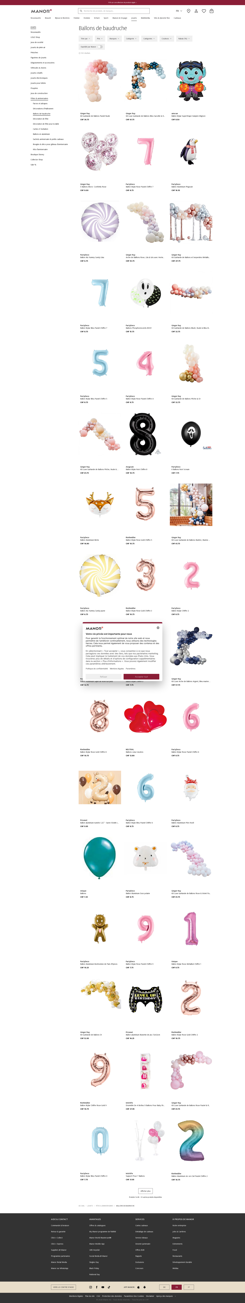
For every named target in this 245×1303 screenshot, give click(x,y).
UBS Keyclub (94, 1250)
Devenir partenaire (142, 1244)
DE (164, 1287)
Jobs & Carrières (179, 1232)
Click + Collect (57, 1238)
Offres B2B (139, 1250)
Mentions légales (76, 1296)
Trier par (84, 39)
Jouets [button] (90, 1206)
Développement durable (182, 1262)
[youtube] (102, 1287)
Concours (139, 1268)
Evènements (177, 1244)
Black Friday (94, 1268)
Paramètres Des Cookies (134, 1296)
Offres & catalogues (97, 1225)
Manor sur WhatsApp (59, 1268)
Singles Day (94, 1262)
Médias (175, 1268)
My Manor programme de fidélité (102, 1232)
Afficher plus (145, 1191)
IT (189, 1287)
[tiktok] (109, 1287)
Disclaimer (150, 1296)
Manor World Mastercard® (100, 1238)
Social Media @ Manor (98, 1256)
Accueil (82, 1206)
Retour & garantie (58, 1232)
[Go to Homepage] (41, 11)
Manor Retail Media (59, 1262)
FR (177, 11)
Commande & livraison (60, 1225)
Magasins (176, 1238)
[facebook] (96, 1287)
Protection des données (112, 1296)
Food (175, 1250)
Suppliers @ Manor (58, 1250)
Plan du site (90, 1296)
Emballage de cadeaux (144, 1232)
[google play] (144, 1287)
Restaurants (177, 1256)
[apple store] (138, 1287)
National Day (94, 1274)
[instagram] (90, 1287)
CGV (98, 1296)
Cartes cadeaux (141, 1225)
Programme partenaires (60, 1256)
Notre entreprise (179, 1225)
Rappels (138, 1256)
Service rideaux (141, 1238)
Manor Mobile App (97, 1244)
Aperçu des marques (164, 1296)
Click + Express (57, 1244)
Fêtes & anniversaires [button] (104, 1206)
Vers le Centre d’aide (63, 1287)
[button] (37, 18)
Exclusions (139, 1262)
